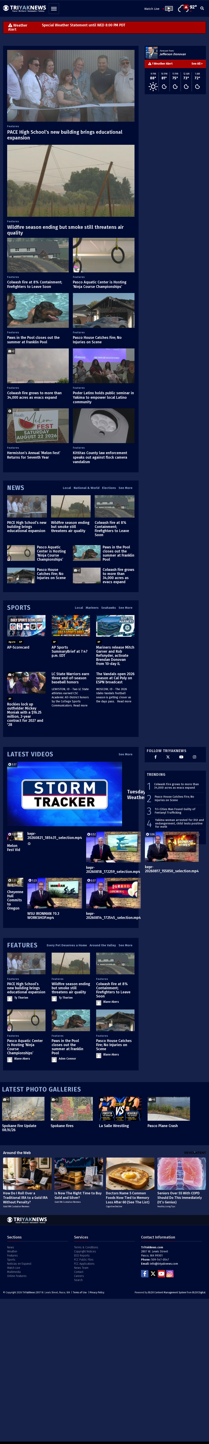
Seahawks (108, 607)
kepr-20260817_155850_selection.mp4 (172, 869)
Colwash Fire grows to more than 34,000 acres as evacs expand (34, 395)
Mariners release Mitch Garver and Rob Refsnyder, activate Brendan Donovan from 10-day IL (115, 655)
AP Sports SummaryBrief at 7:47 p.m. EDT (70, 651)
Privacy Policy (97, 1292)
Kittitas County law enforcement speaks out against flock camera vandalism (100, 457)
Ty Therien (21, 997)
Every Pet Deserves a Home (67, 945)
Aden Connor (67, 1058)
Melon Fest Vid (13, 847)
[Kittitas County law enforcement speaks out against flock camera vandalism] (104, 425)
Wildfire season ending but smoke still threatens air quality (70, 526)
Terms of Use (80, 1292)
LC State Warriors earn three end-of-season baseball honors (70, 678)
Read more (80, 705)
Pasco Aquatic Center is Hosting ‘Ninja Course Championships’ (99, 284)
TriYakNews (28, 1292)
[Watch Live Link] (168, 9)
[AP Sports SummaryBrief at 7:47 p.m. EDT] (71, 626)
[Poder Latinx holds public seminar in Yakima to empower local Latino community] (104, 365)
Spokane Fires (62, 1126)
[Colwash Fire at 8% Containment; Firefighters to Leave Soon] (38, 255)
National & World (86, 488)
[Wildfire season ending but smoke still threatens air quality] (71, 181)
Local (67, 488)
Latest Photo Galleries (41, 1089)
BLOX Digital (198, 1292)
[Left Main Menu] (54, 8)
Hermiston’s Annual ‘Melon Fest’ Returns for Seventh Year (33, 455)
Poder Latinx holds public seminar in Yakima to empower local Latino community (103, 397)
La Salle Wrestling (114, 1126)
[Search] (202, 9)
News (15, 488)
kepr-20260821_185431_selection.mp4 (54, 835)
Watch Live (151, 9)
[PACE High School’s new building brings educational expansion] (71, 86)
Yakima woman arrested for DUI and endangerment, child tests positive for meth (179, 824)
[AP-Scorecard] (26, 626)
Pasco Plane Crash (163, 1126)
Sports (19, 607)
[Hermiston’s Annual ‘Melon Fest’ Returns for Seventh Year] (38, 425)
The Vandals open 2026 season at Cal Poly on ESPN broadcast (115, 678)
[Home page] (24, 7)
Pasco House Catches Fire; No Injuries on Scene (97, 339)
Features (13, 126)
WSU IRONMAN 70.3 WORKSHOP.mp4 (43, 915)
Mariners (92, 607)
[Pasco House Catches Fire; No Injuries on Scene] (104, 310)
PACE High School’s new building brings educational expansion (26, 526)
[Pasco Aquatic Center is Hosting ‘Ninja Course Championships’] (104, 255)
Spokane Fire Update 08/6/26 (19, 1128)
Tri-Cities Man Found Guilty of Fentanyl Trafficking (175, 811)
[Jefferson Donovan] (152, 53)
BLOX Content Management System (167, 1292)
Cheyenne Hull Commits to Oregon (15, 900)
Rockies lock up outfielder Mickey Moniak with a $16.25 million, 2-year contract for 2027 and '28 (25, 714)
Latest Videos (30, 754)
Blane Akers (111, 1002)
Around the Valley (103, 945)
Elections (109, 488)
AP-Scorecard (18, 647)
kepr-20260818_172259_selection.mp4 (113, 869)
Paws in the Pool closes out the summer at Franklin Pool (33, 339)
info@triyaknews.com (164, 1263)
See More (125, 488)
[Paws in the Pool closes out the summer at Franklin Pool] (38, 310)
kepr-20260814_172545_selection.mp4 (113, 915)
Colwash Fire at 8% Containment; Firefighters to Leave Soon (34, 284)
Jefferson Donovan (173, 54)
